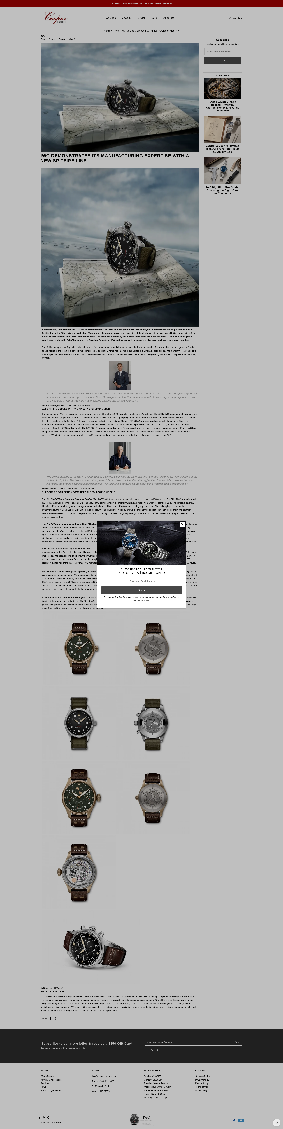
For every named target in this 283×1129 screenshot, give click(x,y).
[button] (182, 524)
